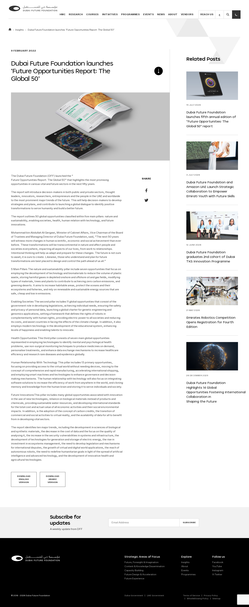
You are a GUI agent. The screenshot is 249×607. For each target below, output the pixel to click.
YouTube (217, 566)
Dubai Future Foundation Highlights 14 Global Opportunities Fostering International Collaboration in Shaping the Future (216, 392)
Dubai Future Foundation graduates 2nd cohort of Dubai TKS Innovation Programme (210, 256)
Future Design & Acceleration (140, 574)
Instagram (217, 570)
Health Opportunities (24, 338)
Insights (19, 30)
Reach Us (206, 15)
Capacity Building (133, 570)
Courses (92, 15)
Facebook (217, 562)
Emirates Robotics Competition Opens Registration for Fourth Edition (210, 322)
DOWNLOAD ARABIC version (52, 479)
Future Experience (134, 578)
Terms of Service (191, 596)
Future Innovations (22, 395)
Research (76, 15)
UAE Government (155, 596)
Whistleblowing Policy (198, 599)
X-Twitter (217, 574)
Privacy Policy (211, 596)
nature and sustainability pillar (52, 269)
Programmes (130, 15)
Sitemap (216, 599)
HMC (63, 15)
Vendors (187, 15)
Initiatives (110, 15)
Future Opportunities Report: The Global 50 (38, 180)
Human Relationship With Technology (34, 362)
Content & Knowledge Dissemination (144, 566)
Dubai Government (133, 596)
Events (148, 15)
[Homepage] (9, 30)
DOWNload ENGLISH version (23, 479)
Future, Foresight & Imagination (141, 562)
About (173, 15)
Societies (28, 301)
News (161, 15)
